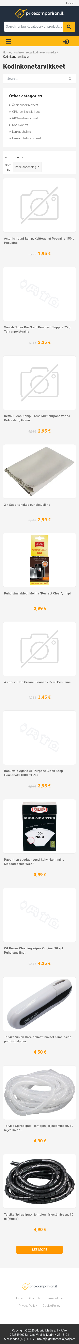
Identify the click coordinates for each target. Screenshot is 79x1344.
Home (19, 1298)
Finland (70, 3)
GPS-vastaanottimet (25, 118)
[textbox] (33, 26)
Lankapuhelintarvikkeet (26, 138)
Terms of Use (54, 1298)
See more (39, 1250)
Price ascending (26, 167)
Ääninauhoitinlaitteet (25, 105)
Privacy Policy (28, 1305)
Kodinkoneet (20, 125)
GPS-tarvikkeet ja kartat (26, 111)
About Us (34, 1298)
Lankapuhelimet (22, 131)
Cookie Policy (51, 1305)
